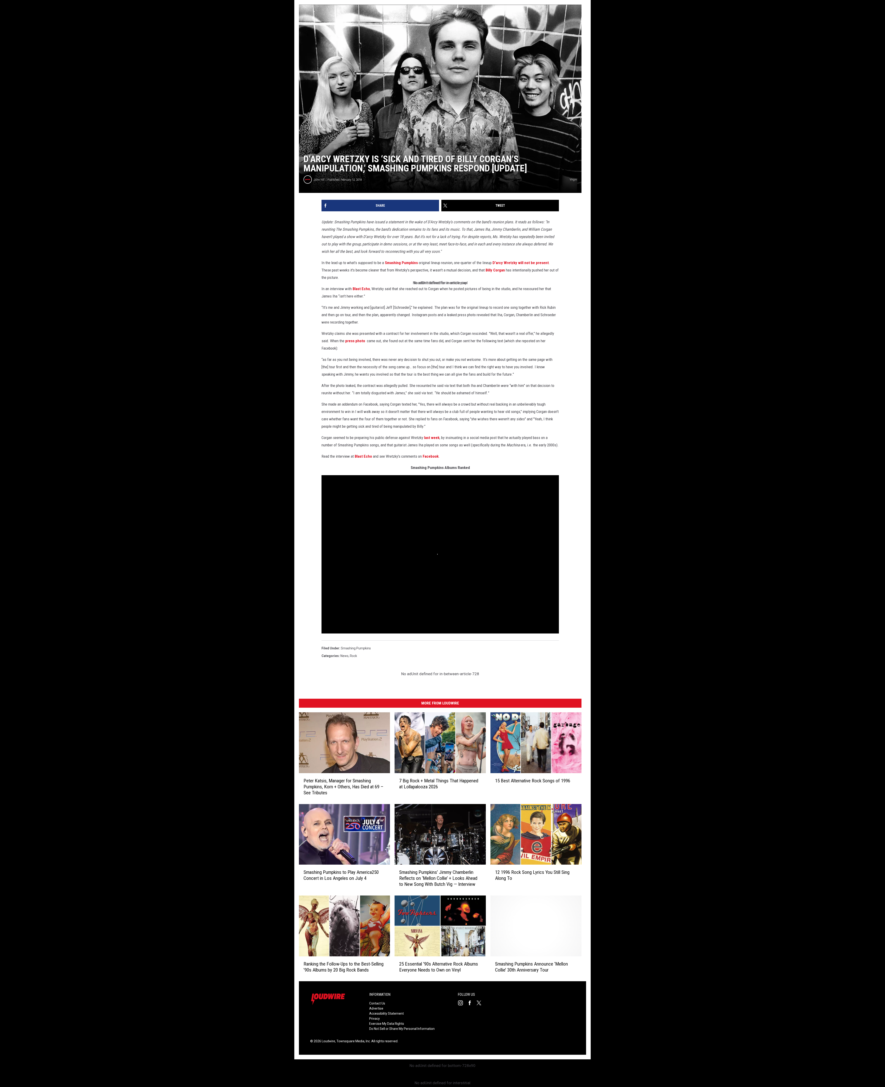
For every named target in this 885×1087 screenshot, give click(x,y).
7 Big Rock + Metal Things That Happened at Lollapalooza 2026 (438, 783)
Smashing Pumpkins (401, 262)
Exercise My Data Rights (386, 1023)
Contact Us (377, 1003)
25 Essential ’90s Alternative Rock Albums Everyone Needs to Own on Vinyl (438, 967)
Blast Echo (361, 288)
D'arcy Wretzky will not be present (521, 262)
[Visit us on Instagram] (462, 1003)
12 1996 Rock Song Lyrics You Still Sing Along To (532, 875)
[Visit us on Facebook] (471, 1003)
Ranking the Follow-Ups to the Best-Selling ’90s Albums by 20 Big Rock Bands (344, 967)
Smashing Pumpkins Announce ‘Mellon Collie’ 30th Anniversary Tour (531, 967)
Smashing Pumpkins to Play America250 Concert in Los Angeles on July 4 (341, 875)
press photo (355, 341)
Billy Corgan (495, 270)
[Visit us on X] (480, 1003)
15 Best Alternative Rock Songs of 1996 (532, 781)
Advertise (376, 1008)
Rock (353, 656)
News (344, 656)
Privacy (374, 1018)
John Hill (319, 179)
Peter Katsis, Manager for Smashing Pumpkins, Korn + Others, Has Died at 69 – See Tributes (344, 786)
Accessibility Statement (386, 1013)
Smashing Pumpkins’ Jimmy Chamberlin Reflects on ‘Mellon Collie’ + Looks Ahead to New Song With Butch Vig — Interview (438, 878)
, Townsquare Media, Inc (352, 1041)
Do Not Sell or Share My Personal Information (402, 1029)
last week (432, 437)
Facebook (431, 456)
